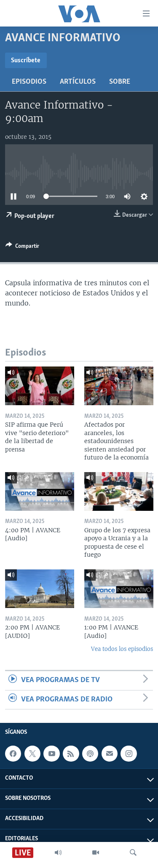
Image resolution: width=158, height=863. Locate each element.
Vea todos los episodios (122, 649)
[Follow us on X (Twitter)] (32, 754)
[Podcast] (90, 754)
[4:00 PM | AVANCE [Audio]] (39, 491)
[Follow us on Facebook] (13, 754)
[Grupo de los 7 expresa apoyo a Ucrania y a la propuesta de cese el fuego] (118, 491)
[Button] (22, 247)
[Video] (95, 852)
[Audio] (58, 852)
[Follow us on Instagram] (129, 754)
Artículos (78, 82)
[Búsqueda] (133, 852)
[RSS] (71, 754)
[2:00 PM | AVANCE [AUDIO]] (39, 588)
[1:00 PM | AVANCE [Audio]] (118, 588)
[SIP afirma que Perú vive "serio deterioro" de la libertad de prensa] (39, 385)
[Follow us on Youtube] (51, 754)
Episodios (29, 82)
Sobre (119, 82)
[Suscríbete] (110, 754)
